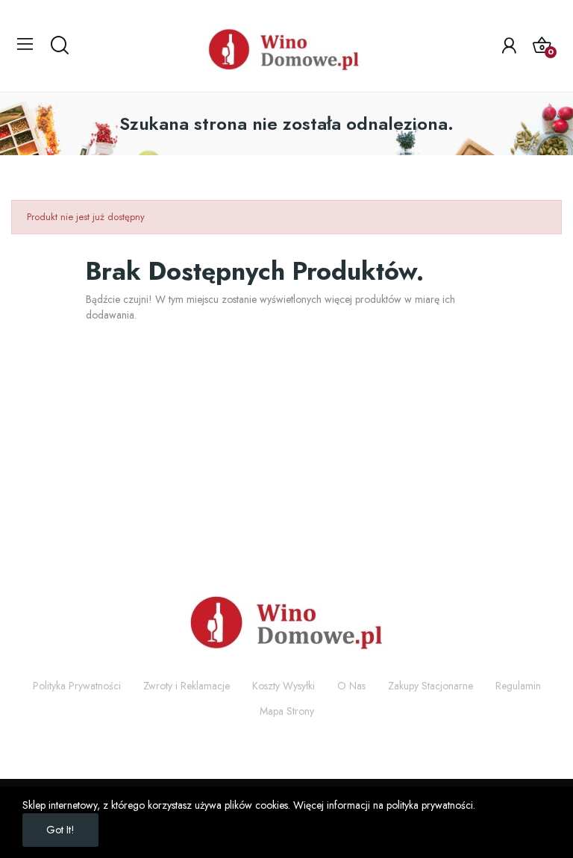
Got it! (60, 829)
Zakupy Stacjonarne (430, 685)
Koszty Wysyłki (283, 685)
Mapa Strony (287, 711)
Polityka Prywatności (77, 685)
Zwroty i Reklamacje (186, 685)
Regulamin (518, 685)
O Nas (351, 685)
